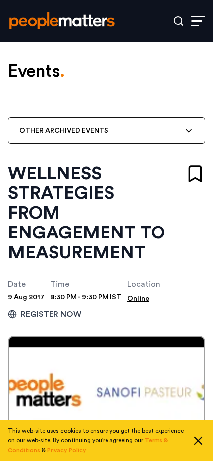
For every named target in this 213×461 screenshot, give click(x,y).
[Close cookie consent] (198, 441)
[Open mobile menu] (198, 21)
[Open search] (178, 21)
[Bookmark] (195, 174)
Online (138, 298)
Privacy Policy (66, 450)
